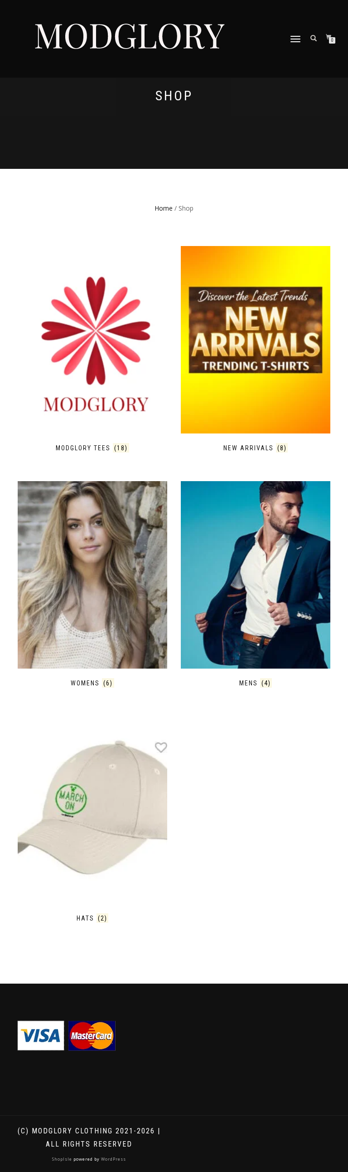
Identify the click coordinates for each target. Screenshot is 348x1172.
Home (164, 208)
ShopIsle (62, 1159)
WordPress (113, 1159)
